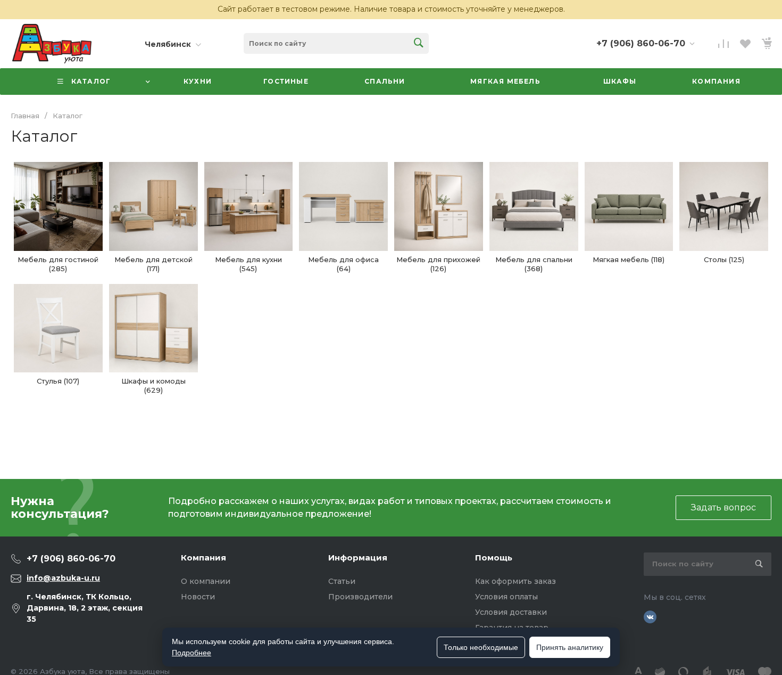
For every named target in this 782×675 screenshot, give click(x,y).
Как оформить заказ (515, 581)
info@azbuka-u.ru (63, 578)
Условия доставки (511, 612)
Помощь (493, 557)
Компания (203, 557)
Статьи (341, 581)
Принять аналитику (569, 647)
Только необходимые (481, 647)
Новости (198, 596)
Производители (360, 596)
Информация (357, 557)
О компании (205, 581)
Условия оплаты (506, 596)
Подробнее (191, 652)
